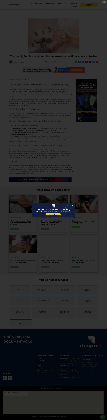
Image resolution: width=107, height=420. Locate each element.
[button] (72, 205)
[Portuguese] (105, 2)
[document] (53, 210)
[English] (103, 2)
